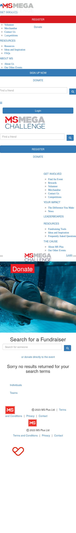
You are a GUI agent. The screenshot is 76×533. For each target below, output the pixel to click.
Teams (13, 393)
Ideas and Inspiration (14, 49)
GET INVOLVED (53, 173)
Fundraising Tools (57, 229)
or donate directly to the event (38, 357)
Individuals (16, 385)
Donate (38, 27)
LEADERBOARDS (54, 216)
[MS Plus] (18, 409)
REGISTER (38, 19)
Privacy (30, 416)
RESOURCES (51, 223)
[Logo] (38, 7)
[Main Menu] (1, 256)
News (51, 211)
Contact (43, 416)
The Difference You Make (61, 207)
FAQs (7, 53)
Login (38, 110)
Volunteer (53, 186)
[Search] (70, 138)
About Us (9, 64)
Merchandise (54, 190)
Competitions (54, 197)
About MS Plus (55, 247)
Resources (9, 46)
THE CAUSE (51, 241)
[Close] (74, 256)
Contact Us (53, 193)
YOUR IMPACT (52, 202)
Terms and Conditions (25, 435)
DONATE (38, 156)
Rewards (52, 183)
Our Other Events (13, 67)
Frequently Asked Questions (62, 236)
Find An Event (55, 179)
